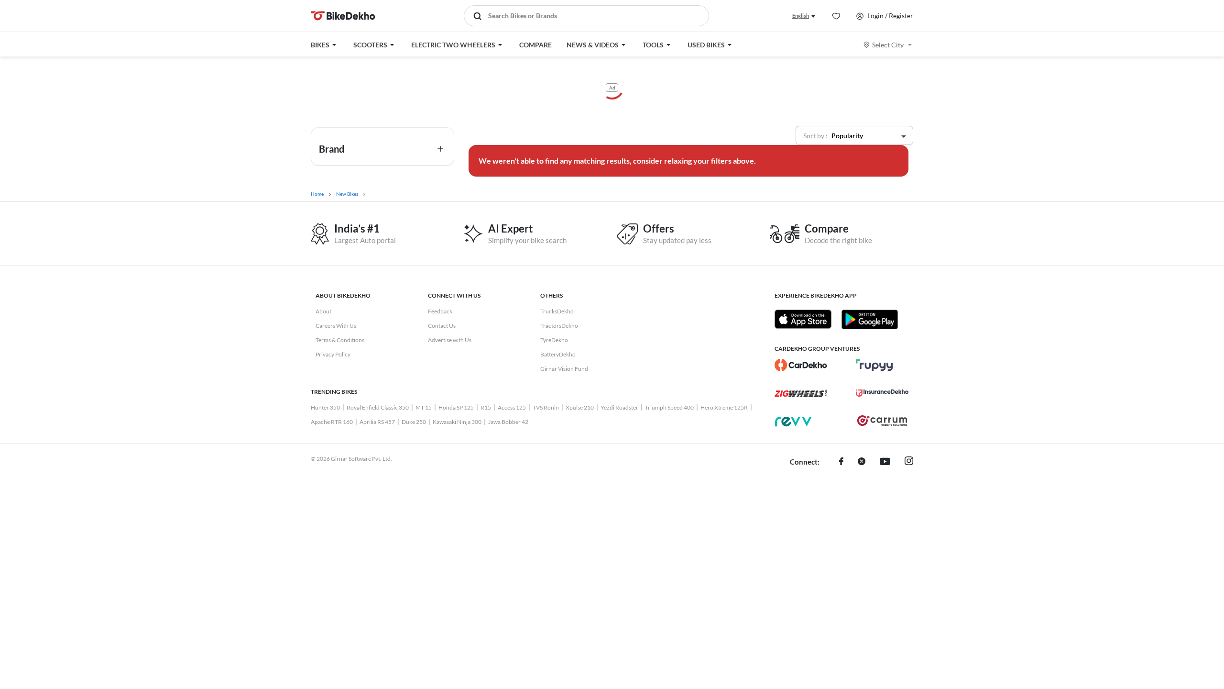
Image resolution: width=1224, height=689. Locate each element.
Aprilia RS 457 (377, 421)
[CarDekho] (801, 365)
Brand (331, 149)
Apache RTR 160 (332, 421)
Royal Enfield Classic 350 (378, 407)
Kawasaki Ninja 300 (457, 421)
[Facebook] (841, 462)
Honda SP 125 (456, 407)
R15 (486, 407)
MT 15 (423, 407)
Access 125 (512, 407)
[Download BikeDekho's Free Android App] (869, 319)
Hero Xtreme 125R (724, 407)
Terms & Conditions (340, 340)
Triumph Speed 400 (669, 407)
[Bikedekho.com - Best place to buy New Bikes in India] (343, 16)
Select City (888, 45)
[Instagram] (909, 462)
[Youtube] (885, 462)
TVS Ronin (546, 407)
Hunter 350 (325, 407)
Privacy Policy (333, 354)
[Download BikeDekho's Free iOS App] (803, 319)
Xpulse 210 (580, 407)
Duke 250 (414, 421)
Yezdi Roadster (619, 407)
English (800, 15)
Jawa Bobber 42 (508, 421)
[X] (861, 462)
